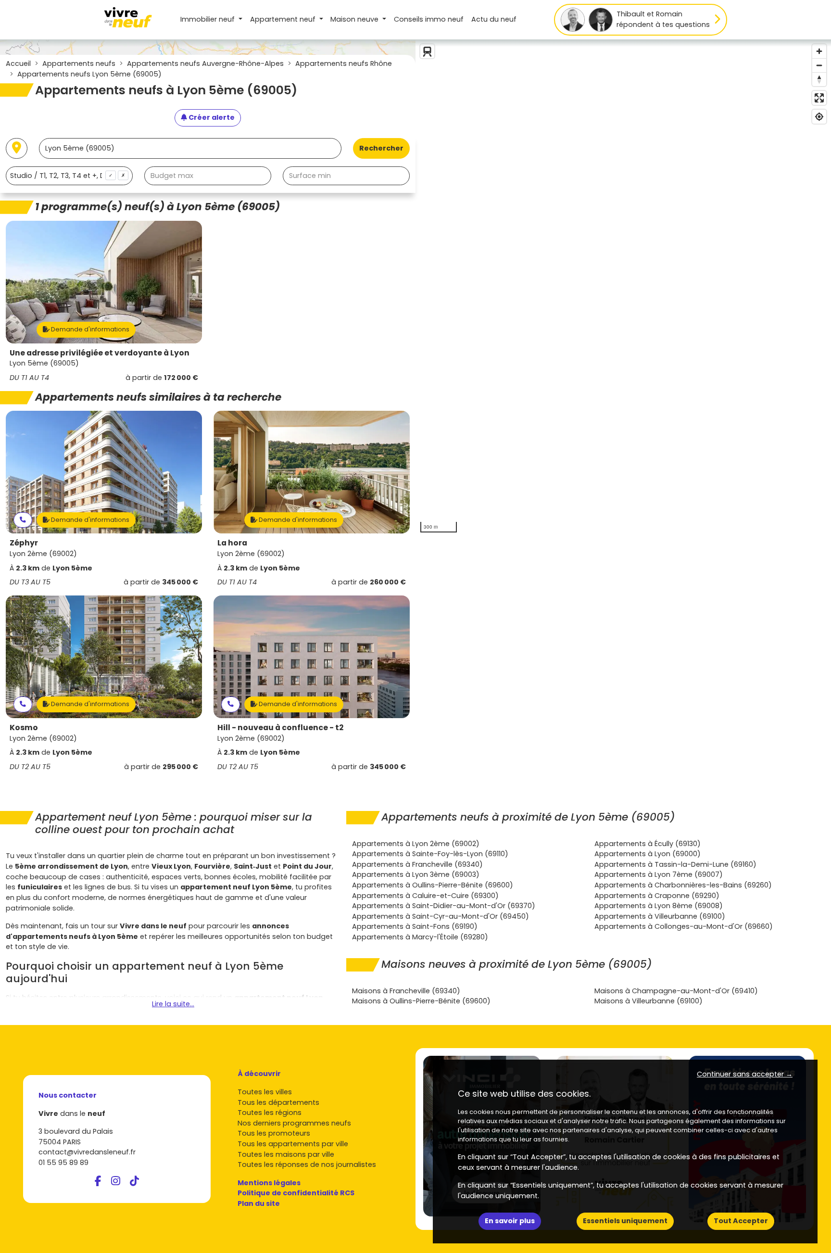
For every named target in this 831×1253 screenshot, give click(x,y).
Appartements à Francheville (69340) (417, 864)
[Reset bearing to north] (819, 79)
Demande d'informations (89, 329)
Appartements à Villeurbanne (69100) (659, 916)
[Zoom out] (819, 65)
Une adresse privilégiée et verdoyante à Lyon (99, 352)
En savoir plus (510, 1221)
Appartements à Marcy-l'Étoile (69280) (420, 937)
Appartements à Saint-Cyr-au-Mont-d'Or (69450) (440, 916)
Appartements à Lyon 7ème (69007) (658, 874)
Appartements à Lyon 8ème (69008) (658, 906)
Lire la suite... (173, 1004)
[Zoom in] (819, 51)
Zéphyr (24, 542)
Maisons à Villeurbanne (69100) (648, 1001)
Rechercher (381, 148)
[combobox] (69, 175)
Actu (493, 19)
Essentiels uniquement (625, 1221)
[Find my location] (819, 117)
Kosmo (24, 727)
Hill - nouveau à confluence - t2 (280, 727)
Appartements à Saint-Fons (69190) (415, 926)
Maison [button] (354, 19)
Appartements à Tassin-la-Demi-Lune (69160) (675, 864)
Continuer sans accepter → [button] (745, 1074)
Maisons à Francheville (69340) (406, 991)
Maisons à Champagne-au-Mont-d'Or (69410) (676, 991)
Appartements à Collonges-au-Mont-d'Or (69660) (683, 926)
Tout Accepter (741, 1221)
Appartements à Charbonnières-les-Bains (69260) (683, 885)
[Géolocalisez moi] (16, 148)
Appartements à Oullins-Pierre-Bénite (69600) (432, 885)
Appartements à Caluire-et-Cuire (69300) (425, 895)
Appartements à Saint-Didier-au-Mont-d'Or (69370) (443, 906)
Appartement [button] (282, 19)
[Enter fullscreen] (819, 98)
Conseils (429, 19)
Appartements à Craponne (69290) (656, 895)
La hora (232, 542)
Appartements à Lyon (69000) (647, 854)
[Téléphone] (22, 520)
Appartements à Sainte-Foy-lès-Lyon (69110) (430, 854)
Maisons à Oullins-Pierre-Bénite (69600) (421, 1001)
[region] (623, 288)
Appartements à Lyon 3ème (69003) (415, 874)
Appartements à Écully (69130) (647, 843)
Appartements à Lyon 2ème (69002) (415, 843)
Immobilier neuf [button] (208, 19)
